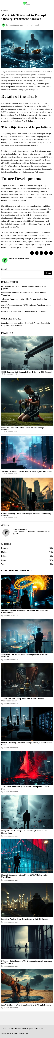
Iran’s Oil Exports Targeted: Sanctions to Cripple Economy (26, 1005)
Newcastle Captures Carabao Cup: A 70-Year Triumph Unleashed (22, 429)
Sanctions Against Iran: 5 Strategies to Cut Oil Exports (24, 919)
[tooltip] (32, 253)
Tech (3, 564)
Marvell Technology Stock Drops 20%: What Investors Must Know (24, 876)
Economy (5, 548)
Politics (4, 556)
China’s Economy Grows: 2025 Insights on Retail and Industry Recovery (26, 515)
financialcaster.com (16, 25)
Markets (4, 10)
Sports (3, 560)
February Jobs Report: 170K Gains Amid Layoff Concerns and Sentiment (26, 962)
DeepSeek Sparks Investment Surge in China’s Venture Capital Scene (24, 611)
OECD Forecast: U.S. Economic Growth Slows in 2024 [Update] (26, 372)
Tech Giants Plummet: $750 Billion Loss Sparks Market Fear (25, 788)
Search (4, 269)
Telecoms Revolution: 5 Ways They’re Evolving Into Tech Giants (26, 472)
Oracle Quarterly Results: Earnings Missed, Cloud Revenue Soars (26, 744)
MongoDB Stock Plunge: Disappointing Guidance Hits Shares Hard (24, 832)
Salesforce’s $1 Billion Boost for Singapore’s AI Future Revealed (24, 655)
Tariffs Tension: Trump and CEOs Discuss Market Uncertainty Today (22, 700)
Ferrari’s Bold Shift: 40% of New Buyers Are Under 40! (23, 311)
